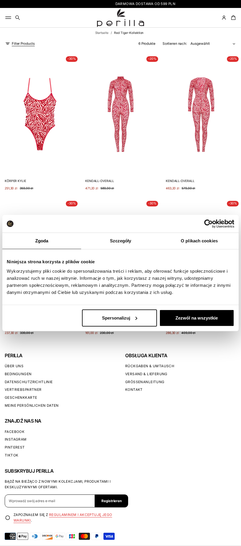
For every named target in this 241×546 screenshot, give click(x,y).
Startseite (101, 33)
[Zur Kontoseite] (224, 17)
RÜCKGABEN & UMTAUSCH (149, 366)
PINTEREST (15, 447)
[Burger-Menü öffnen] (8, 17)
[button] (17, 17)
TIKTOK (11, 455)
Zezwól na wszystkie (196, 317)
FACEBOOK (14, 432)
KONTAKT (134, 390)
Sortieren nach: (175, 44)
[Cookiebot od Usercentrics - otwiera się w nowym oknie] (208, 223)
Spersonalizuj (116, 317)
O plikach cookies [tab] (199, 240)
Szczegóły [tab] (120, 240)
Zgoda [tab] (41, 240)
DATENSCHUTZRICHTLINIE (29, 382)
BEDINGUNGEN (18, 374)
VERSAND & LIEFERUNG (146, 374)
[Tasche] (232, 17)
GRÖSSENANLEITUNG (145, 382)
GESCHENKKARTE (21, 398)
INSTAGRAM (16, 439)
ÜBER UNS (14, 366)
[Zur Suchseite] (17, 17)
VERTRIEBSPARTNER (23, 390)
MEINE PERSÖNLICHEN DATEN (32, 405)
